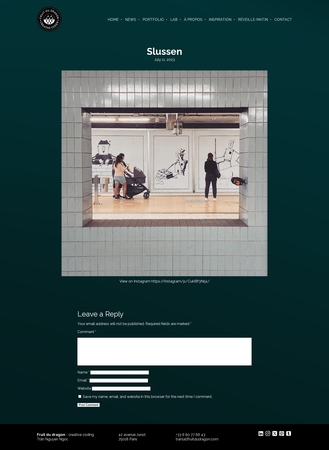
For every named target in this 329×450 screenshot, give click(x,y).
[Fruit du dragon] (49, 30)
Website (84, 388)
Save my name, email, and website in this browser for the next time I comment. (147, 397)
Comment (86, 332)
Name (83, 372)
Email (83, 380)
